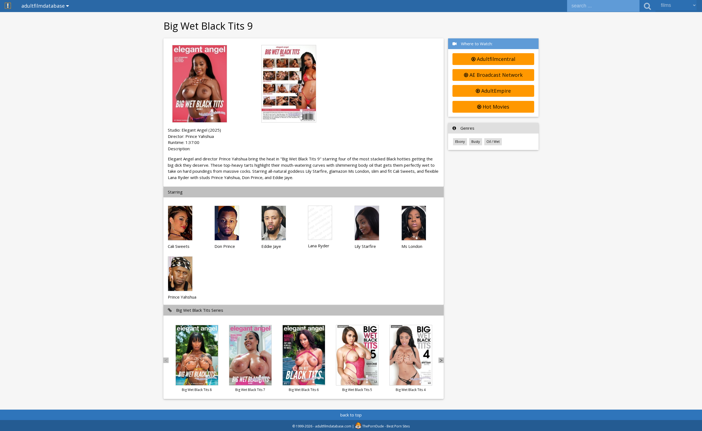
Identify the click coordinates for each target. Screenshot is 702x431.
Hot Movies (495, 106)
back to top (351, 415)
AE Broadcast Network (495, 75)
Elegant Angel (194, 130)
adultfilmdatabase (43, 5)
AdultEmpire (495, 90)
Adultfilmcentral (495, 59)
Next (441, 360)
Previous (166, 360)
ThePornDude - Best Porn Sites (385, 426)
